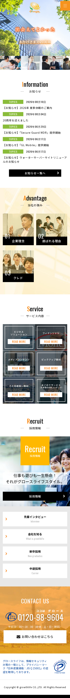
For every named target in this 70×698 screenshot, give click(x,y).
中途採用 (35, 571)
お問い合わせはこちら (37, 636)
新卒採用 (35, 553)
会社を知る (35, 536)
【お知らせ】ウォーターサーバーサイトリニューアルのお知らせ (35, 159)
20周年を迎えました (16, 120)
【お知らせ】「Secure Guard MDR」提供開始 (32, 132)
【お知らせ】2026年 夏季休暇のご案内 (27, 108)
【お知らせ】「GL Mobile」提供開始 (26, 145)
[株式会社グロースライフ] (35, 7)
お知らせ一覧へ (35, 173)
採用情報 (35, 496)
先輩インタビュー (35, 519)
